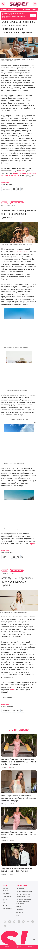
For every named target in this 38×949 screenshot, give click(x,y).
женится (22, 171)
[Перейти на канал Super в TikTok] (32, 921)
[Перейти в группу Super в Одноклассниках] (18, 921)
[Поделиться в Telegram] (18, 189)
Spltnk (32, 544)
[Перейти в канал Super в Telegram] (14, 921)
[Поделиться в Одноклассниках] (22, 189)
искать (12, 690)
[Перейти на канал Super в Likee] (5, 926)
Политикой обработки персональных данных (14, 15)
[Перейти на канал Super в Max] (5, 921)
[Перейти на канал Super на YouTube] (28, 921)
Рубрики (19, 947)
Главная (7, 947)
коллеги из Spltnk (20, 252)
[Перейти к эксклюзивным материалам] (19, 9)
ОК (33, 15)
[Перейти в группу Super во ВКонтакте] (9, 921)
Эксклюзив (31, 947)
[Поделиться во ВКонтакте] (14, 189)
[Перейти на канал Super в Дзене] (23, 921)
